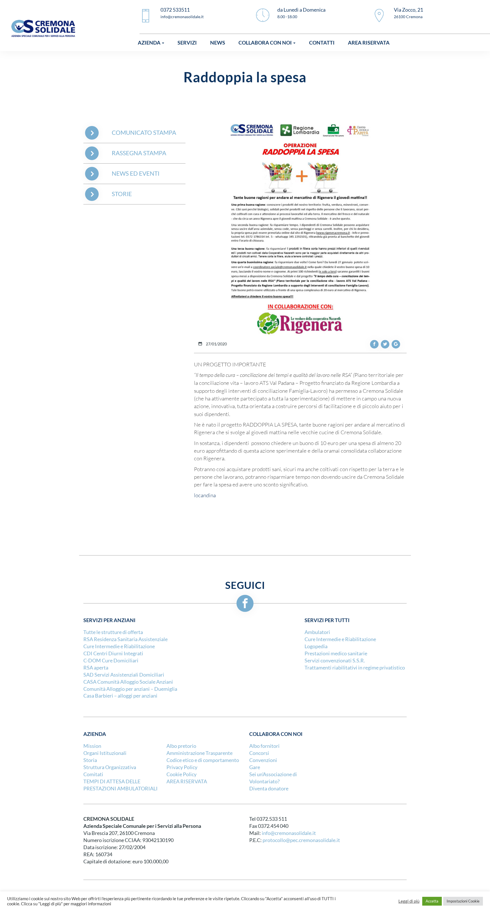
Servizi (187, 42)
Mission (92, 746)
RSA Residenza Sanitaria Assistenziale (125, 639)
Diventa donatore (268, 788)
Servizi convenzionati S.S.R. (335, 660)
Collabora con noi (265, 42)
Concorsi (259, 753)
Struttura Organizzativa (109, 767)
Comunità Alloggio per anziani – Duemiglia (130, 689)
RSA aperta (95, 667)
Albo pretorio (181, 746)
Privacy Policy (181, 767)
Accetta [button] (432, 901)
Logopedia (316, 646)
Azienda (149, 42)
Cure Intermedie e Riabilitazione (119, 646)
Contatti (322, 42)
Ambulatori (317, 632)
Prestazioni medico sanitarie (336, 653)
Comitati (93, 774)
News (217, 42)
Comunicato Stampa (144, 132)
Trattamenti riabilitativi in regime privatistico (355, 667)
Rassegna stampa (139, 153)
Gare (254, 767)
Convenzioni (263, 760)
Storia (90, 760)
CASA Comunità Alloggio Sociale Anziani (128, 682)
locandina (205, 495)
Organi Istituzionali (104, 753)
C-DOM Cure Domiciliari (110, 660)
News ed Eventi (135, 173)
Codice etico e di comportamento (202, 760)
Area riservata (369, 42)
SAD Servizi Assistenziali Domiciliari (123, 674)
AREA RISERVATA (186, 781)
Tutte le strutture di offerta (113, 632)
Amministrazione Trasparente (199, 753)
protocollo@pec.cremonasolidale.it (301, 840)
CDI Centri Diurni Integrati (113, 653)
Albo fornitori (264, 746)
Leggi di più (408, 901)
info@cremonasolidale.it (289, 833)
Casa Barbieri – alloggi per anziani (120, 695)
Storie (122, 194)
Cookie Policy (181, 774)
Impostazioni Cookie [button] (463, 901)
